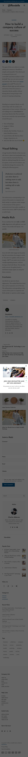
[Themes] (26, 376)
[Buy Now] (26, 380)
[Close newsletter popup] (26, 366)
